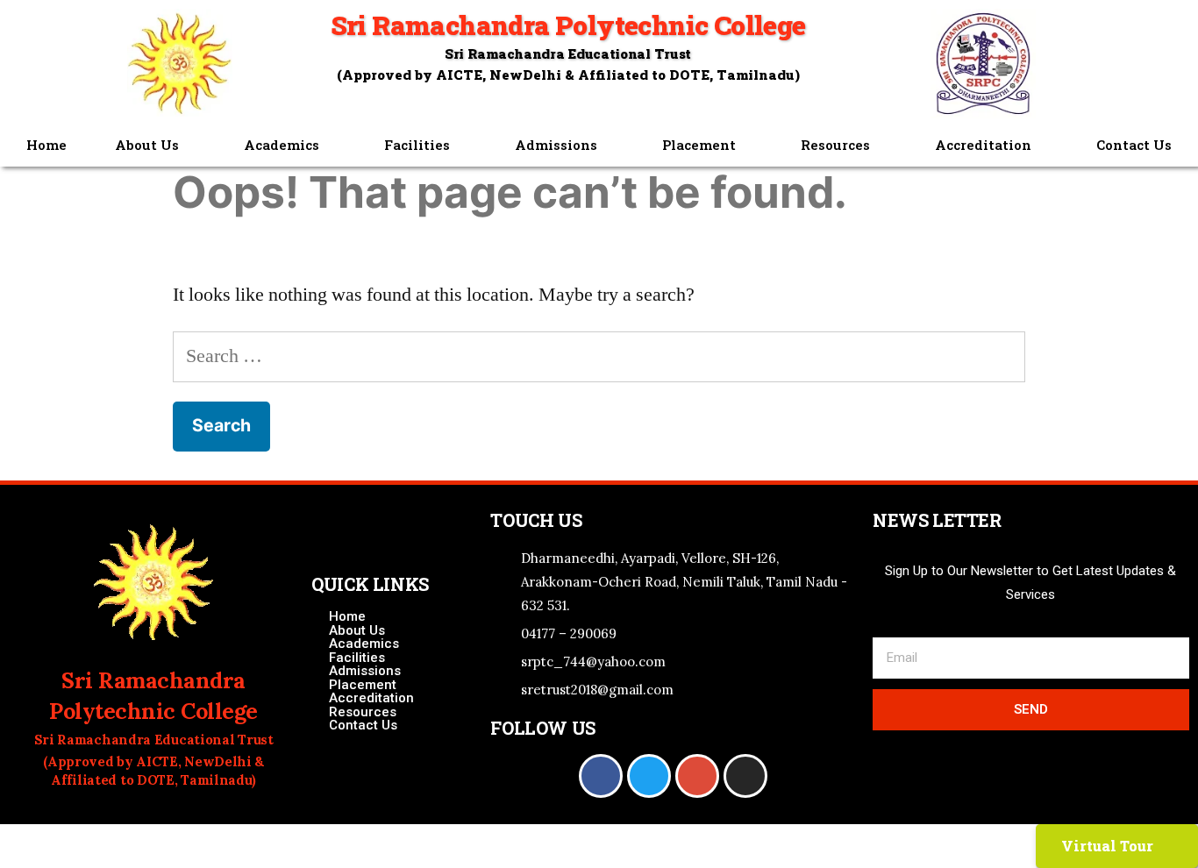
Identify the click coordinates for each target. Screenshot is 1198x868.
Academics (281, 144)
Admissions (556, 144)
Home (46, 144)
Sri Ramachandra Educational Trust (568, 53)
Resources (835, 144)
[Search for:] (599, 356)
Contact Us (1134, 144)
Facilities (417, 144)
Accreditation (983, 144)
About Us (147, 144)
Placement (699, 144)
